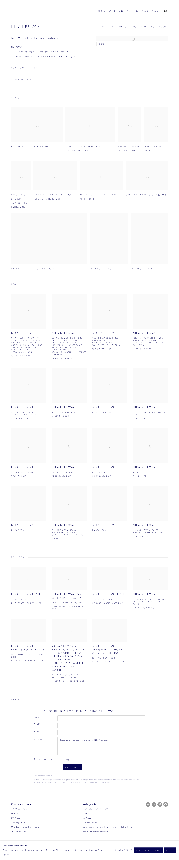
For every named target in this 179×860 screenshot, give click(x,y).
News (145, 11)
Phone (37, 732)
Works (122, 27)
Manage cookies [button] (121, 850)
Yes (67, 760)
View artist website (23, 79)
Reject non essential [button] (148, 850)
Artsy (154, 804)
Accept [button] (170, 850)
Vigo (25, 11)
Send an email (159, 804)
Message (38, 739)
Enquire (163, 27)
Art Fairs (132, 11)
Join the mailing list (165, 804)
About (156, 11)
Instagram (165, 11)
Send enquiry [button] (72, 767)
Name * (37, 717)
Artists (100, 11)
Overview (108, 27)
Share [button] (102, 44)
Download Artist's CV (27, 68)
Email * (37, 724)
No (76, 760)
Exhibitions (116, 11)
